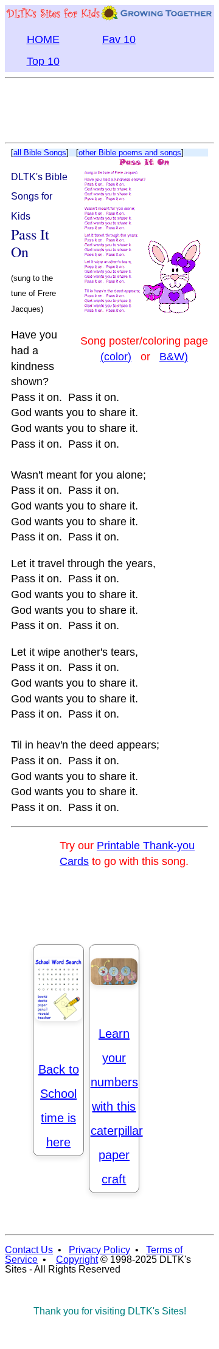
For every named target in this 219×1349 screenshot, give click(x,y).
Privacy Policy (99, 1250)
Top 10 (43, 61)
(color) (115, 357)
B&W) (173, 357)
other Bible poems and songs (129, 152)
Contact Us (29, 1250)
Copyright (77, 1259)
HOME (43, 39)
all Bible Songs (39, 152)
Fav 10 (119, 39)
